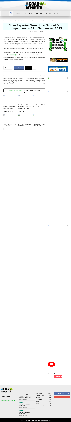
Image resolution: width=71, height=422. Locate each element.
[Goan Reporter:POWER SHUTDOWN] (39, 99)
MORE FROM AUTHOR (32, 90)
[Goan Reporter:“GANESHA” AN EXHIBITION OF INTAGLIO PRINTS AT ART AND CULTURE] (9, 99)
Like (68, 393)
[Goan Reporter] (35, 6)
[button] (11, 13)
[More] (34, 68)
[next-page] (7, 129)
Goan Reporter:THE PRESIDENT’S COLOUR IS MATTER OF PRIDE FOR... (25, 396)
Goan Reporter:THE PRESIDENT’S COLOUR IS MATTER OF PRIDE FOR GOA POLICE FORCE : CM (24, 108)
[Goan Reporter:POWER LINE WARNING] (39, 118)
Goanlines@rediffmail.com (8, 400)
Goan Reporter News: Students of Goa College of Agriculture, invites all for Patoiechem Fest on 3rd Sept (35, 81)
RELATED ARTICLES (15, 90)
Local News (11, 20)
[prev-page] (4, 129)
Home (4, 20)
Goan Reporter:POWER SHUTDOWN (24, 405)
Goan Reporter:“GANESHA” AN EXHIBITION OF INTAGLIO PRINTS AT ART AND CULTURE (9, 108)
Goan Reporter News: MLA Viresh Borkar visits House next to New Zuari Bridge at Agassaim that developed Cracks (13, 81)
